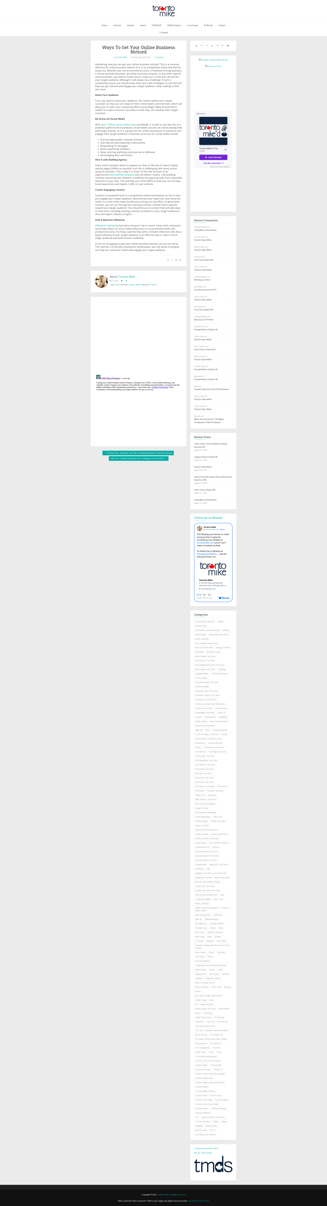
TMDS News (200, 1052)
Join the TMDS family (203, 1153)
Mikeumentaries (211, 919)
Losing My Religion (203, 899)
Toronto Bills (215, 1065)
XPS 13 (212, 1130)
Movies (213, 928)
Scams (198, 991)
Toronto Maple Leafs (204, 1078)
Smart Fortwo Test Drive (205, 1008)
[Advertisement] (215, 89)
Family (224, 734)
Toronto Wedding (218, 1108)
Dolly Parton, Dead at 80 (204, 349)
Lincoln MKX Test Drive (204, 886)
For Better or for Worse (214, 747)
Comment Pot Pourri (203, 708)
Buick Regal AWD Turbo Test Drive (209, 665)
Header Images (201, 821)
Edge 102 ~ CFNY (202, 730)
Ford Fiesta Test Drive (204, 769)
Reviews (225, 974)
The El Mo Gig (201, 1034)
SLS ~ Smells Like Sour (204, 1004)
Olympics (210, 941)
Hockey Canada (201, 834)
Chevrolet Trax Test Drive (205, 699)
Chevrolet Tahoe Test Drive (206, 691)
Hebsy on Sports (202, 825)
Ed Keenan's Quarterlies (205, 725)
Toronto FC (218, 1069)
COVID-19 (221, 712)
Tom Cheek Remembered (206, 1056)
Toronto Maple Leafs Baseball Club (209, 1082)
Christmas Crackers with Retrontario (210, 704)
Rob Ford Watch (202, 987)
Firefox (198, 747)
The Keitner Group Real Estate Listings (211, 1039)
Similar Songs (200, 1000)
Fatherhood (200, 743)
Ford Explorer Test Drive (205, 764)
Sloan (211, 1000)
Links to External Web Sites (206, 895)
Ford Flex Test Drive (203, 773)
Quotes (212, 969)
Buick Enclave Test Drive (205, 656)
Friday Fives (200, 795)
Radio (220, 969)
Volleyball (199, 1126)
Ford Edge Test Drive (217, 751)
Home (104, 25)
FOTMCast (199, 790)
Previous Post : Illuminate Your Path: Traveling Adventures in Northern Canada (139, 453)
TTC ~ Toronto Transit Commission (210, 1117)
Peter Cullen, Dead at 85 (204, 490)
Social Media (224, 1008)
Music (221, 928)
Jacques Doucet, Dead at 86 (206, 457)
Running (227, 987)
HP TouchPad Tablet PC (219, 843)
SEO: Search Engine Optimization (208, 995)
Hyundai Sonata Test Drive (206, 860)
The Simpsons (201, 1043)
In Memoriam (200, 864)
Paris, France (200, 952)
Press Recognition (202, 961)
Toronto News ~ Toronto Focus (208, 1095)
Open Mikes (222, 941)
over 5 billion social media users (118, 124)
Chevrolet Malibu (202, 686)
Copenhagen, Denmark (204, 712)
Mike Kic (198, 919)
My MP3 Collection (215, 932)
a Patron (153, 284)
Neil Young (199, 936)
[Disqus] (138, 336)
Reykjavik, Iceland (213, 978)
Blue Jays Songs (213, 652)
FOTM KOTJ (222, 786)
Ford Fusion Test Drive (204, 782)
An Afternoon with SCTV (205, 290)
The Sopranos (215, 1043)
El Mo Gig (208, 25)
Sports (198, 1013)
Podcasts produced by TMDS (206, 1148)
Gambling (212, 795)
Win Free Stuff (201, 1130)
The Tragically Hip (202, 1047)
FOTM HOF (156, 25)
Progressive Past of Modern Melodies (210, 965)
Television (199, 1021)
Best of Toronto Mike (204, 647)
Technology (219, 1017)
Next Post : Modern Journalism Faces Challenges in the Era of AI (137, 458)
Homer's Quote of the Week (207, 838)
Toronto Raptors (222, 1100)
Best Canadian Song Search (206, 643)
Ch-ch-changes (201, 678)
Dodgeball (223, 717)
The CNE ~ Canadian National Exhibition (211, 1030)
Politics (210, 956)
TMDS (117, 284)
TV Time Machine (202, 1121)
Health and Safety (218, 821)
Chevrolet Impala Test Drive (206, 682)
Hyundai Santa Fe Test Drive (207, 856)
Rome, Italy (216, 987)
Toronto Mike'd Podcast (205, 1091)
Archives (117, 25)
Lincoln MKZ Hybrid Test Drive (207, 890)
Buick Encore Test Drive (205, 660)
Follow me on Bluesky (208, 517)
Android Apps (200, 634)
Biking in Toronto (223, 647)
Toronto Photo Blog (203, 1100)
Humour (215, 847)
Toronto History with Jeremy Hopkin (210, 1074)
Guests (143, 25)
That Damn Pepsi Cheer (205, 1026)
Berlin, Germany (201, 639)
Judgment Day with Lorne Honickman (210, 873)
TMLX (211, 1052)
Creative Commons (177, 1194)
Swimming (207, 1013)
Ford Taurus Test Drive (204, 786)
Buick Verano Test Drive (205, 669)
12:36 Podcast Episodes (205, 621)
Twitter (215, 1121)
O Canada (199, 941)
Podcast (130, 25)
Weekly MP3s (211, 1126)
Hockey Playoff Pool (219, 834)
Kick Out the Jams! (222, 877)
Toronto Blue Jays (202, 1069)
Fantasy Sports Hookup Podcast (208, 738)
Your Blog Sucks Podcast (205, 1134)
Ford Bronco (200, 751)
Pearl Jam (221, 952)
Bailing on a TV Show (203, 319)
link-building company (121, 174)
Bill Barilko (199, 652)
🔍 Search (163, 32)
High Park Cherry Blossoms (206, 830)
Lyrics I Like (218, 899)
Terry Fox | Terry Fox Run (217, 1021)
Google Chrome (201, 808)
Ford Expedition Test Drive (206, 760)
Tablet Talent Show (203, 1017)
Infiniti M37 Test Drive (218, 864)
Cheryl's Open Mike (203, 240)
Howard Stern (201, 843)
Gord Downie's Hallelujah (205, 812)
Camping (221, 669)
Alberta (221, 621)
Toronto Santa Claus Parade (207, 1104)
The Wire (216, 1047)
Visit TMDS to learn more (198, 1201)
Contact (221, 25)
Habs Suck (217, 817)
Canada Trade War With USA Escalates (211, 389)
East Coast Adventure (219, 721)
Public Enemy (200, 969)
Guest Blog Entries (203, 817)
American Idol (201, 626)
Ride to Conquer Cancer (205, 982)
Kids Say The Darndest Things (207, 882)
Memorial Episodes (203, 915)
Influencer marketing (106, 225)
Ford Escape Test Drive (204, 756)
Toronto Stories (201, 1108)
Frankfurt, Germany (215, 790)
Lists (222, 895)
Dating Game (210, 717)
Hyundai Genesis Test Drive (206, 851)
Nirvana (218, 936)
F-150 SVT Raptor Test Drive (207, 734)
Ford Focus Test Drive (204, 777)
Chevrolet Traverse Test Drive (207, 695)
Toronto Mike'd (134, 284)
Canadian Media (201, 673)
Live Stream (192, 25)
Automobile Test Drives (219, 634)
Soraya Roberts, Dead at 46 (206, 329)
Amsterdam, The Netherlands (207, 630)
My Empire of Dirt (202, 280)
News (209, 936)
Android (226, 630)
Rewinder (199, 978)
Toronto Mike (121, 57)
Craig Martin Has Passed (205, 230)
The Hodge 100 (216, 1034)
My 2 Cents (200, 932)
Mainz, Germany (202, 903)
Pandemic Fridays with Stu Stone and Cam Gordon (212, 946)
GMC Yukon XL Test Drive (206, 799)
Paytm (211, 952)
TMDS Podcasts (174, 25)
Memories (218, 915)
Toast (218, 1052)
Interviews (199, 869)
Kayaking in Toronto (203, 877)
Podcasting (199, 956)
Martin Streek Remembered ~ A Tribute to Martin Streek (212, 909)
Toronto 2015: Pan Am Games (207, 1061)
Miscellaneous (201, 923)
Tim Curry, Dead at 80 (203, 260)
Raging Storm (200, 974)
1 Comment (158, 57)
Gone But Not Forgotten (205, 804)
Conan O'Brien (221, 708)
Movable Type (201, 928)
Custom (198, 717)
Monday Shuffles (217, 923)
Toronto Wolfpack (202, 1113)
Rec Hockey (214, 974)
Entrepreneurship (220, 730)
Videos (224, 1121)
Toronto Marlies (202, 1087)
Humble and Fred (202, 847)
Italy (208, 869)
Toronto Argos (201, 1065)
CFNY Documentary (219, 673)
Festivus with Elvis (215, 743)
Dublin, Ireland (201, 721)
